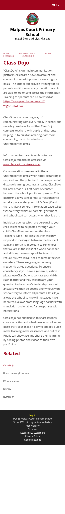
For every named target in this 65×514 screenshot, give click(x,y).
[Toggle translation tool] (14, 5)
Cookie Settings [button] (32, 439)
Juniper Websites (42, 422)
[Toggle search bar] (6, 5)
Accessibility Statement (32, 432)
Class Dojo (28, 56)
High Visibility (33, 425)
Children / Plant (27, 53)
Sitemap (32, 429)
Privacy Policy (32, 436)
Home (6, 53)
